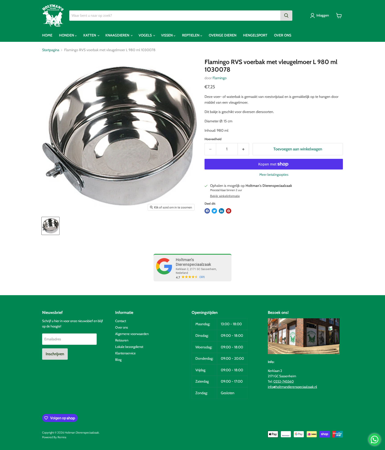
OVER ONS (282, 35)
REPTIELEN (191, 35)
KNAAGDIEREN (117, 35)
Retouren (121, 340)
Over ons (121, 327)
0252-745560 (283, 381)
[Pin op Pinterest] (228, 211)
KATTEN (90, 35)
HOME (47, 35)
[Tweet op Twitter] (214, 211)
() (202, 276)
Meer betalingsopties (273, 175)
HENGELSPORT (255, 35)
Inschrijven (55, 353)
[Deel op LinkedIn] (221, 211)
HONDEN (67, 35)
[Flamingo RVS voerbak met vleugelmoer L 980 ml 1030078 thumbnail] (50, 226)
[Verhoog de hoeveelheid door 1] (243, 149)
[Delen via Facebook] (207, 211)
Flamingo (220, 78)
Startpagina (50, 50)
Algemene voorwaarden (132, 334)
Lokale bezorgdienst (129, 347)
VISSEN (167, 35)
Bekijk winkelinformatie (225, 196)
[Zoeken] (286, 15)
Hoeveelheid (213, 139)
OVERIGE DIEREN (222, 35)
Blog (118, 360)
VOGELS (146, 35)
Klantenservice (125, 353)
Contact (120, 321)
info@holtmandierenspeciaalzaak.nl (292, 387)
